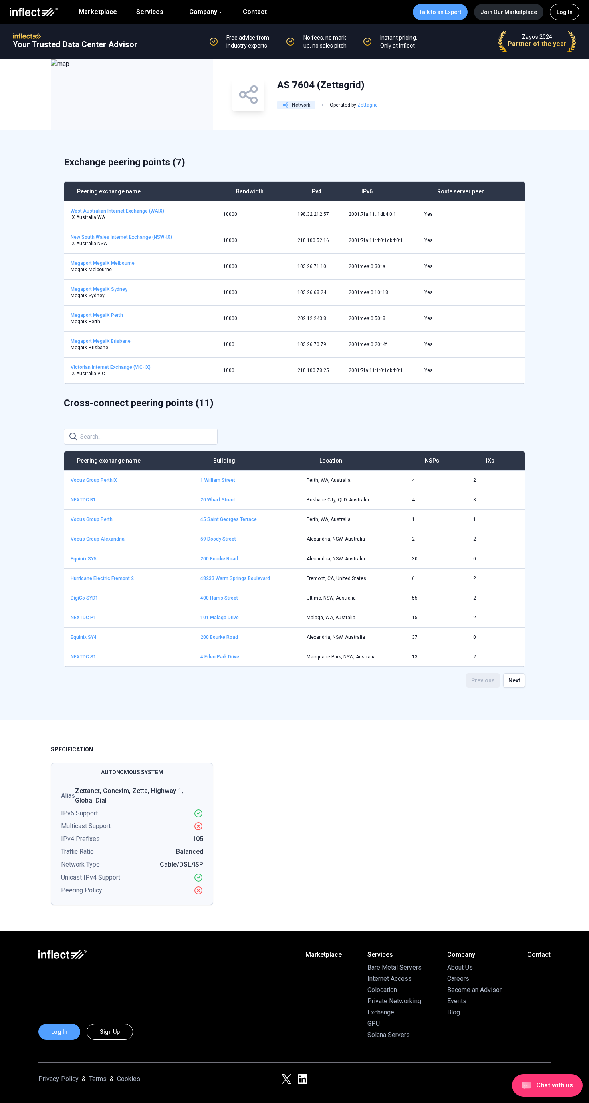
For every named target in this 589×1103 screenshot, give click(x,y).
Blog (453, 1012)
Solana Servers (388, 1035)
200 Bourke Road (219, 559)
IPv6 (367, 191)
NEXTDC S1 (83, 657)
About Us (460, 967)
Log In (565, 12)
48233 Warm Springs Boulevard (235, 578)
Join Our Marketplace (508, 12)
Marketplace (98, 12)
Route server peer (460, 191)
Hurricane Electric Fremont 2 (102, 578)
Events (456, 1001)
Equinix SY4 (84, 637)
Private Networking (394, 1001)
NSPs (432, 460)
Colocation (382, 990)
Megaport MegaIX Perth (97, 315)
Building (224, 460)
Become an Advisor (474, 990)
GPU (373, 1023)
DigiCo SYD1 (84, 598)
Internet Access (389, 978)
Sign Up (110, 1032)
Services (149, 12)
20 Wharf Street (217, 500)
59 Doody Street (218, 539)
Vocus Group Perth (92, 519)
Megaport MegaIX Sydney (99, 289)
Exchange (380, 1012)
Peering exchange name (109, 191)
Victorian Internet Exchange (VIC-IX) (111, 367)
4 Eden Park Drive (219, 657)
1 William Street (217, 480)
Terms (98, 1079)
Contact (255, 12)
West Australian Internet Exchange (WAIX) (117, 211)
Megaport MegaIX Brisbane (101, 341)
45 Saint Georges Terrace (228, 519)
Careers (458, 978)
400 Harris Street (219, 598)
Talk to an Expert (440, 12)
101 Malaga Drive (219, 617)
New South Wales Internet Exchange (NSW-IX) (121, 237)
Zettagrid (367, 105)
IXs (490, 460)
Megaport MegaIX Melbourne (103, 263)
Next (514, 680)
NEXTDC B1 (83, 500)
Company (203, 12)
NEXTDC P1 (83, 617)
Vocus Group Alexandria (98, 539)
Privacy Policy (58, 1079)
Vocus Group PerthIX (94, 480)
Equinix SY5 (84, 559)
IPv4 (315, 191)
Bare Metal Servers (394, 967)
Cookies (128, 1079)
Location (330, 460)
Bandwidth (250, 191)
